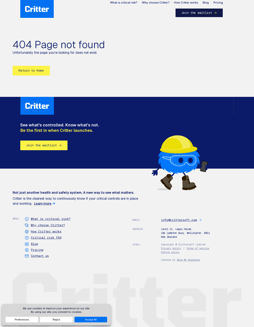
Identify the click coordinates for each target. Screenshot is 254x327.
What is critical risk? (123, 2)
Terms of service (197, 248)
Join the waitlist (196, 13)
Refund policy (170, 252)
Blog (206, 2)
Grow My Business (188, 260)
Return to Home (31, 71)
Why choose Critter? (155, 2)
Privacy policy (171, 248)
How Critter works (186, 2)
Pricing (218, 2)
